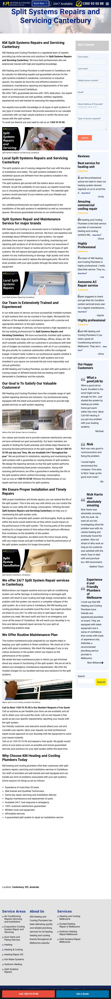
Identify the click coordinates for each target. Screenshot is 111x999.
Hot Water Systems (14, 959)
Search (81, 676)
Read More (85, 193)
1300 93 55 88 (93, 4)
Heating (8, 944)
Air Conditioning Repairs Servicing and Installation (13, 919)
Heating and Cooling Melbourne (69, 917)
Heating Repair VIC (13, 954)
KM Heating (91, 415)
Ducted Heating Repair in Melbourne (69, 925)
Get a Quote (82, 994)
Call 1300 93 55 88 (28, 994)
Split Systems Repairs (11, 970)
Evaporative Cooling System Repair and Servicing (14, 929)
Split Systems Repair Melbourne (70, 940)
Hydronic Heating (13, 964)
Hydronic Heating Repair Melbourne (68, 933)
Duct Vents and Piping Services (12, 938)
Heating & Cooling (13, 949)
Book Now (39, 3)
